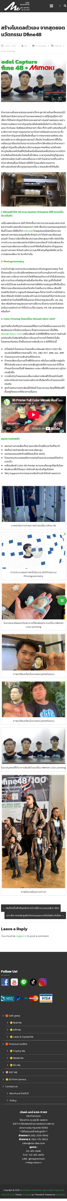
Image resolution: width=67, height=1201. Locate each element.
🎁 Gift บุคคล (12, 1016)
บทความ (58, 45)
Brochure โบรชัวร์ (19, 1093)
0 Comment (41, 45)
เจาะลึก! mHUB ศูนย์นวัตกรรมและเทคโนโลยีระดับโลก (35, 915)
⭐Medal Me (17, 1058)
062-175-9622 (40, 1139)
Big (25, 46)
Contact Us (11, 1086)
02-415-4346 (33, 1151)
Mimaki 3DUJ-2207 (11, 334)
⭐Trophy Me (17, 1051)
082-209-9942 (39, 1135)
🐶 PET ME (11, 1072)
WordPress (60, 1194)
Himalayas (26, 1194)
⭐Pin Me (15, 1065)
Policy (13, 1100)
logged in (21, 936)
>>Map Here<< (33, 1162)
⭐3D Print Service (15, 1079)
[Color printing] (8, 51)
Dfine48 (28, 231)
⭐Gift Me (15, 1030)
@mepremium (37, 1159)
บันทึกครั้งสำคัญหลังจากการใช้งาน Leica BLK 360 (31, 908)
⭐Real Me (16, 1022)
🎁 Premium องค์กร (16, 1044)
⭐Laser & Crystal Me (21, 1037)
